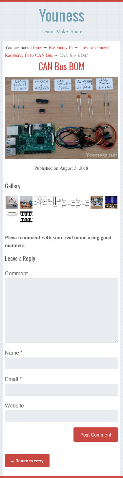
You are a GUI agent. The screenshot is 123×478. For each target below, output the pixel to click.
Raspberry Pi (61, 47)
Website (14, 405)
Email (13, 379)
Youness (61, 14)
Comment (16, 273)
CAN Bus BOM (61, 66)
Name (13, 352)
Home (36, 47)
